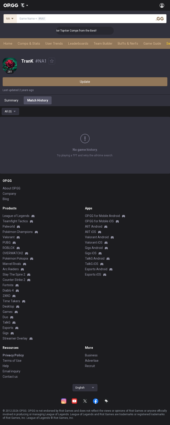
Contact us (10, 376)
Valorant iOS (93, 242)
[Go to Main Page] (11, 5)
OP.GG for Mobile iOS (99, 221)
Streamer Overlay (15, 338)
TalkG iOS (91, 264)
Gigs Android (94, 248)
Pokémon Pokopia (15, 258)
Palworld (9, 226)
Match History (37, 100)
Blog (6, 199)
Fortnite (8, 285)
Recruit (90, 366)
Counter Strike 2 (14, 280)
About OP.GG (11, 188)
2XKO (6, 296)
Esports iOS (93, 274)
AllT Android (93, 226)
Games (8, 312)
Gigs (6, 333)
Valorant (9, 237)
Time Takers (11, 301)
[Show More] (24, 5)
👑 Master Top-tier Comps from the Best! (69, 30)
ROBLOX (9, 248)
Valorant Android (97, 237)
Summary (11, 100)
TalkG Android (94, 258)
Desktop (8, 306)
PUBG (7, 242)
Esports (8, 328)
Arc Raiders (11, 269)
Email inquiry (11, 371)
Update (85, 81)
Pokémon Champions (18, 232)
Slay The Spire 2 (14, 274)
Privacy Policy (13, 355)
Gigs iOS (91, 253)
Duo (5, 317)
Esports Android (96, 269)
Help (6, 366)
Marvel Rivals (12, 264)
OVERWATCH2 (13, 253)
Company (9, 193)
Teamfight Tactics (15, 221)
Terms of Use (12, 360)
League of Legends (16, 216)
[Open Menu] (161, 5)
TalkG (6, 322)
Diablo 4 (8, 290)
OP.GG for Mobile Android (102, 216)
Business (91, 355)
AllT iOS (90, 232)
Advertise (92, 360)
